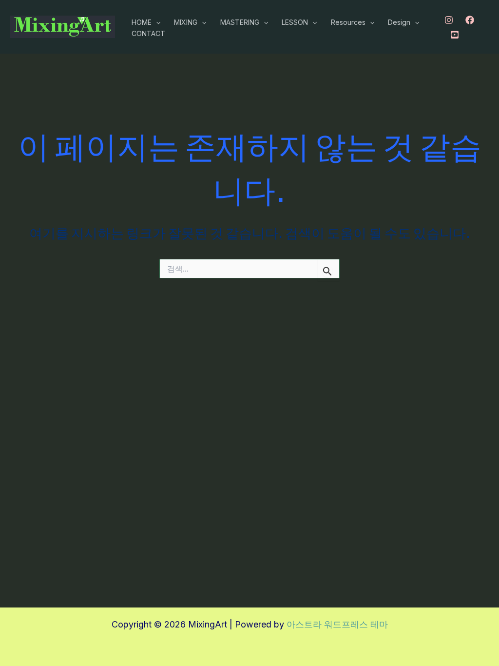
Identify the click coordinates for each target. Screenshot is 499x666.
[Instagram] (448, 20)
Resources (348, 22)
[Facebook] (469, 20)
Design (399, 22)
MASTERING (239, 22)
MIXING (185, 22)
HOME (142, 22)
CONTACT (148, 33)
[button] (156, 22)
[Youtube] (454, 34)
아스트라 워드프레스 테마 (337, 624)
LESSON (295, 22)
